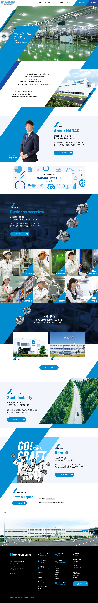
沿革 (56, 576)
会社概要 (57, 572)
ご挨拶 (56, 566)
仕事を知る (75, 566)
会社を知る (75, 563)
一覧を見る (19, 503)
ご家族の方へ (76, 561)
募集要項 (75, 577)
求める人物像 (76, 575)
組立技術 (40, 575)
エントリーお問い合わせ (80, 584)
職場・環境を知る (77, 570)
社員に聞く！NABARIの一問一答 (77, 572)
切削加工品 (40, 590)
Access (13, 573)
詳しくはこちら (63, 153)
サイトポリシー (13, 593)
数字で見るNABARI (77, 559)
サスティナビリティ (59, 3)
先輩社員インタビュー (78, 568)
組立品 (39, 588)
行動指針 (57, 570)
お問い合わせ (93, 3)
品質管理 (40, 577)
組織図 (56, 574)
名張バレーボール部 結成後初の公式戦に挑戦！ (51, 502)
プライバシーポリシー (14, 592)
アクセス (69, 3)
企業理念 (57, 568)
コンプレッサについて (43, 586)
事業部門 (40, 573)
